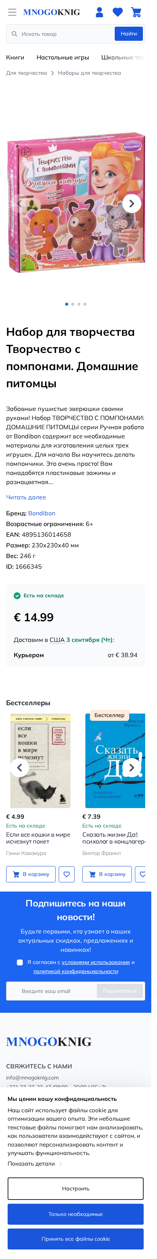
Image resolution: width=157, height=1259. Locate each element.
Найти (129, 33)
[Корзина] (136, 12)
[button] (131, 199)
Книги (15, 57)
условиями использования (96, 953)
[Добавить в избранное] (64, 866)
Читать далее (26, 488)
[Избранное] (118, 12)
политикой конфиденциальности (76, 962)
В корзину (34, 865)
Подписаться (120, 982)
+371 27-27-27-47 (28, 1078)
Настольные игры (63, 57)
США (57, 631)
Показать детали (31, 1163)
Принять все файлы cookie (76, 1238)
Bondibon (41, 504)
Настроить (76, 1188)
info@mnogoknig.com (32, 1069)
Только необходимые (75, 1214)
